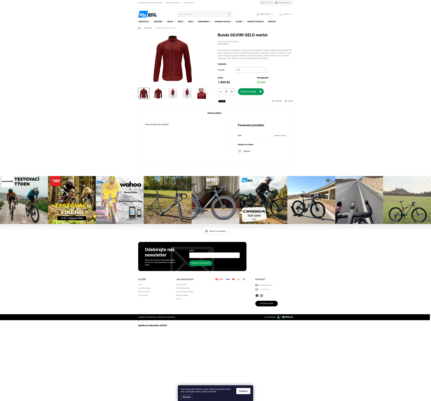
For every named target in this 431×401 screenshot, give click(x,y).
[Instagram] (261, 295)
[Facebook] (257, 295)
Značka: (223, 44)
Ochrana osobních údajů (184, 292)
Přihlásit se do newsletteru (201, 263)
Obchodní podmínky (172, 3)
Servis (140, 284)
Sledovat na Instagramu (217, 231)
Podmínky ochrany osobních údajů (150, 3)
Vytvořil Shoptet (270, 317)
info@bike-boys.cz (266, 285)
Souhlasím (243, 391)
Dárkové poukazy (144, 292)
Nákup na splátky (182, 295)
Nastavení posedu (144, 288)
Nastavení (187, 397)
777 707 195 (264, 289)
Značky (178, 299)
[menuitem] (145, 21)
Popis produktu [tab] (214, 113)
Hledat (229, 14)
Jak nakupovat (188, 3)
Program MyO (143, 295)
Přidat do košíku (248, 91)
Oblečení (246, 151)
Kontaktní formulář (266, 303)
